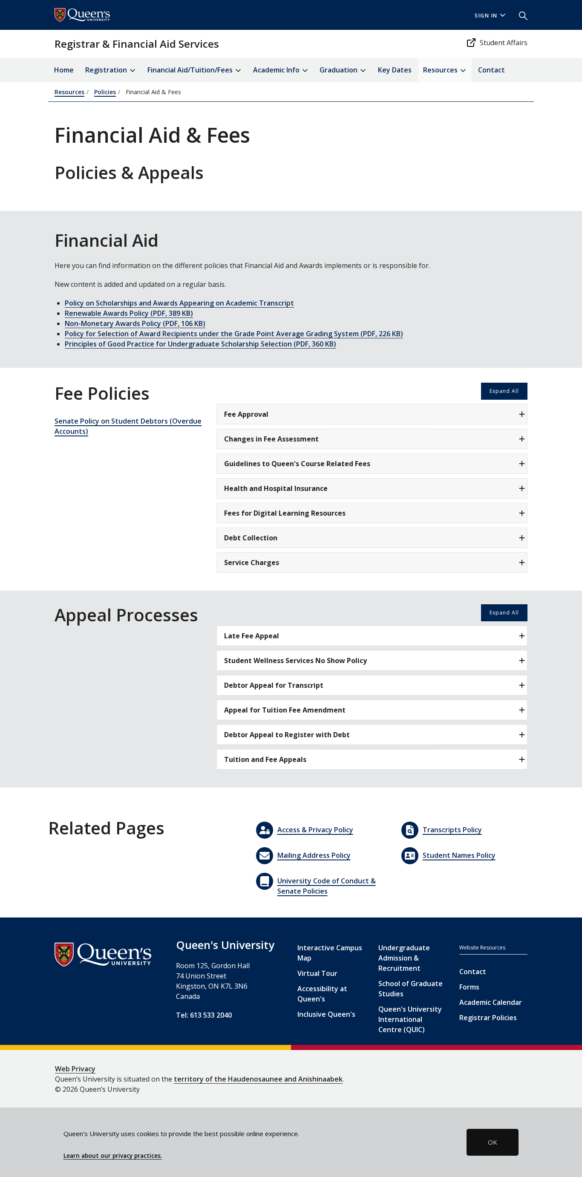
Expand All (504, 391)
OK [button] (492, 1142)
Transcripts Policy (452, 829)
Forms (469, 987)
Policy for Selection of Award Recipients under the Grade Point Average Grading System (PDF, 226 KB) (234, 333)
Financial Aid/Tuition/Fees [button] (190, 70)
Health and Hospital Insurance (276, 488)
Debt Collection (250, 537)
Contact (491, 70)
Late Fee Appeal (251, 635)
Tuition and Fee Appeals (265, 759)
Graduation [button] (339, 70)
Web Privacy (75, 1068)
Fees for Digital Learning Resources (285, 513)
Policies (105, 92)
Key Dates (395, 70)
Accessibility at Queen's (322, 994)
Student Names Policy (459, 855)
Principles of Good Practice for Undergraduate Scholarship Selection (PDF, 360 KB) (200, 344)
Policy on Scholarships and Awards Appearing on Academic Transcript (179, 303)
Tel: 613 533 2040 (204, 1015)
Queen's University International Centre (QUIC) (410, 1019)
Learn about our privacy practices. (112, 1156)
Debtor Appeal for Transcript (273, 685)
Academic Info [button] (277, 70)
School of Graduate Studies (410, 988)
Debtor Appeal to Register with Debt (287, 734)
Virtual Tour (317, 973)
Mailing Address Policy (314, 855)
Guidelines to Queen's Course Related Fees (297, 463)
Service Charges (251, 562)
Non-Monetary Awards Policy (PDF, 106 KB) (135, 323)
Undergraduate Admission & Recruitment (404, 958)
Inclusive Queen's (326, 1014)
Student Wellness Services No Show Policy (295, 660)
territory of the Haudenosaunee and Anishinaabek (258, 1079)
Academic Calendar (490, 1002)
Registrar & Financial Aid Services (137, 44)
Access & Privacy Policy (315, 829)
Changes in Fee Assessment (271, 439)
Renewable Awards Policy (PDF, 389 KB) (129, 313)
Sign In (486, 15)
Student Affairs (503, 42)
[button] (519, 15)
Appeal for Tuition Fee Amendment (285, 710)
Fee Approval (246, 414)
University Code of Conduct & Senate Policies (326, 886)
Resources (69, 92)
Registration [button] (107, 70)
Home (64, 70)
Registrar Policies (488, 1017)
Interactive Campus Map (329, 953)
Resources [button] (441, 70)
